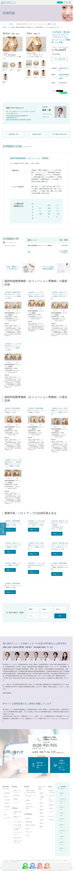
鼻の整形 (27, 800)
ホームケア (16, 802)
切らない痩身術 (17, 825)
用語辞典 (51, 819)
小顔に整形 (28, 803)
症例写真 (11, 24)
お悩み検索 (7, 806)
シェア (54, 90)
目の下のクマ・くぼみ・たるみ (30, 796)
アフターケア (7, 810)
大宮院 (41, 806)
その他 (27, 835)
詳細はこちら (10, 529)
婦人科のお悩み (17, 837)
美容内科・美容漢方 (30, 825)
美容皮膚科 (16, 795)
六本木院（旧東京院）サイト (62, 801)
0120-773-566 (45, 752)
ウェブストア (52, 812)
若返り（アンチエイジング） (17, 791)
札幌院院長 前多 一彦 (64, 69)
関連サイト (52, 808)
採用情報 (51, 805)
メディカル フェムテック (17, 833)
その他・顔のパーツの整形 (30, 807)
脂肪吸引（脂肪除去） (17, 812)
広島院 (41, 823)
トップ (4, 24)
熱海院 (41, 813)
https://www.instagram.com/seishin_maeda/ (18, 119)
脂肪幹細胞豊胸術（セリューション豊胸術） (64, 76)
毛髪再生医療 (28, 821)
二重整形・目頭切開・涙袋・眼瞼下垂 (30, 791)
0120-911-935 (45, 745)
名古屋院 (42, 816)
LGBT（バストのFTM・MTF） (18, 841)
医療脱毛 (16, 799)
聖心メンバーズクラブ (52, 800)
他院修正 (27, 828)
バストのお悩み (17, 821)
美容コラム (52, 816)
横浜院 (41, 809)
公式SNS (60, 2)
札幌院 (41, 793)
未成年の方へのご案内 (52, 791)
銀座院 (41, 803)
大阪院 (41, 819)
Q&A (5, 814)
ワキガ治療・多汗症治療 (17, 828)
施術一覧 (6, 796)
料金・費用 (7, 800)
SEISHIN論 (7, 793)
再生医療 (27, 818)
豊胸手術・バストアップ (17, 817)
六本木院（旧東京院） (42, 797)
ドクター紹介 (7, 818)
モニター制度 (52, 796)
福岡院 (41, 826)
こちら (64, 686)
